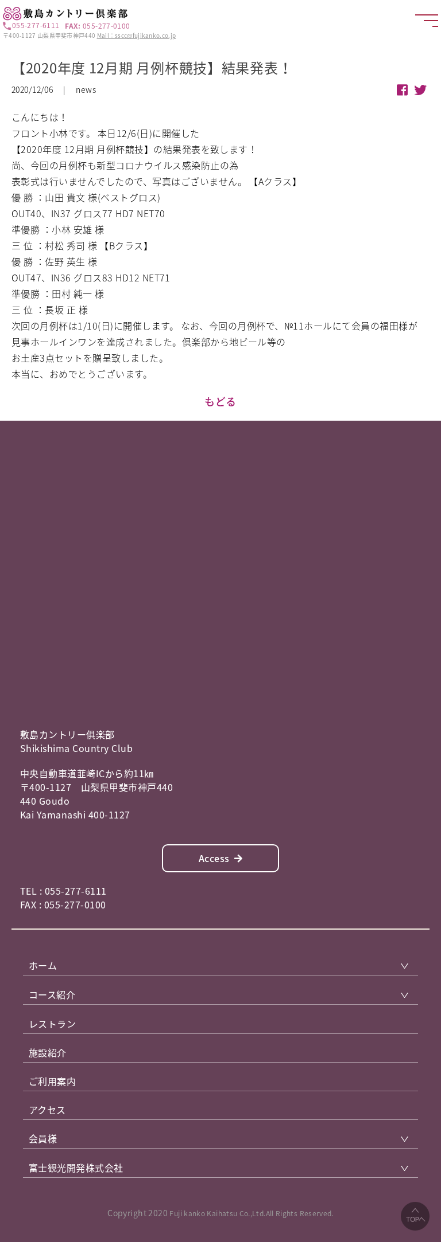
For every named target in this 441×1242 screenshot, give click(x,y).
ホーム (43, 965)
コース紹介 (52, 994)
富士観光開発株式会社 (76, 1167)
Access (214, 858)
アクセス (47, 1109)
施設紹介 (48, 1052)
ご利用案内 (52, 1081)
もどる (220, 401)
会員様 (43, 1138)
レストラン (52, 1024)
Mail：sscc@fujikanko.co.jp (136, 35)
